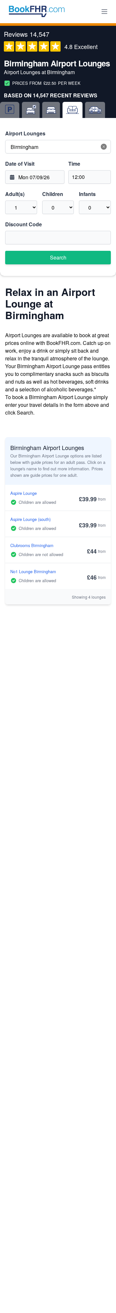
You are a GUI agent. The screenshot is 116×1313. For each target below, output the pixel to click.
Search (58, 257)
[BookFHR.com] (36, 11)
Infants (87, 194)
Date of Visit (19, 163)
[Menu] (104, 11)
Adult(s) (14, 194)
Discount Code (23, 224)
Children (52, 194)
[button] (104, 146)
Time (74, 163)
